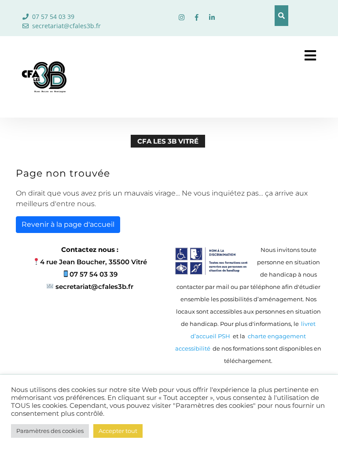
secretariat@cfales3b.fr (66, 26)
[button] (299, 55)
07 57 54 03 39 (53, 16)
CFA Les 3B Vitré (167, 141)
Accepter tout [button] (118, 430)
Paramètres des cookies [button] (50, 430)
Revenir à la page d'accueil (68, 224)
